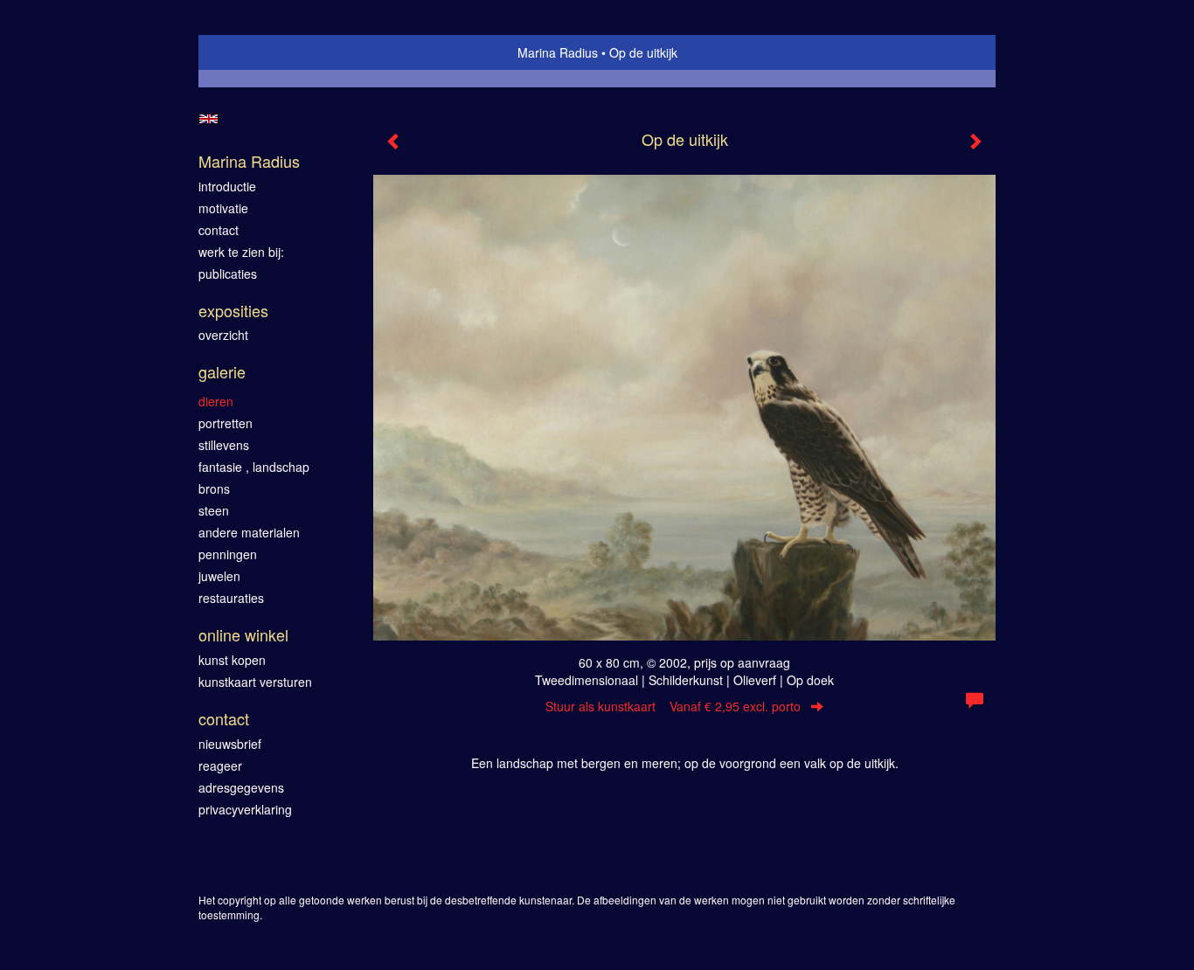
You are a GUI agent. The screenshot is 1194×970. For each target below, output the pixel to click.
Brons (214, 488)
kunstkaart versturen (255, 681)
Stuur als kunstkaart (673, 706)
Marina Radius (557, 52)
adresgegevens (241, 787)
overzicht (223, 334)
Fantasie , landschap (253, 466)
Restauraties (231, 597)
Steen (213, 510)
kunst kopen (232, 660)
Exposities (233, 311)
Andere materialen (249, 532)
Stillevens (223, 445)
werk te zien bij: (241, 251)
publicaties (227, 273)
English (208, 119)
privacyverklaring (245, 809)
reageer (220, 765)
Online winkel (243, 635)
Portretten (225, 423)
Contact (223, 719)
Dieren (215, 401)
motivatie (223, 208)
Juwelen (219, 576)
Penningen (227, 554)
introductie (227, 186)
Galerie (222, 372)
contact (218, 230)
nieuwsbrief (229, 743)
